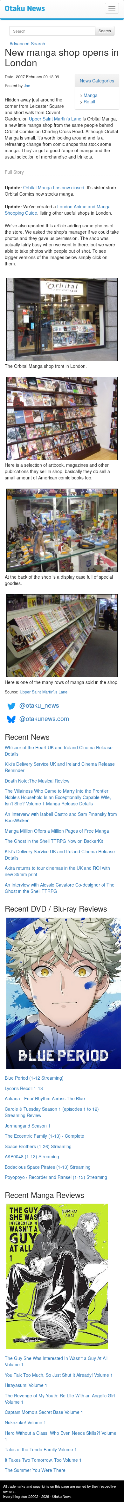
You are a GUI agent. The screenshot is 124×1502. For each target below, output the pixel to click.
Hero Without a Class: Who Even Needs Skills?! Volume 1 (60, 1436)
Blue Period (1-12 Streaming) (34, 1078)
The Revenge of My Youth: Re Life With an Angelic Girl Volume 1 (60, 1398)
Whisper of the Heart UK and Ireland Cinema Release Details (59, 750)
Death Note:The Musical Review (37, 780)
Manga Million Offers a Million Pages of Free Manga (57, 831)
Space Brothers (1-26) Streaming (38, 1146)
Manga (91, 95)
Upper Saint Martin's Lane (55, 118)
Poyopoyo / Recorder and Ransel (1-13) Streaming (56, 1177)
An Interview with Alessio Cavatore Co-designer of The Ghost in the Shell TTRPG (59, 887)
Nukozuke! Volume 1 (25, 1422)
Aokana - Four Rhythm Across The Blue (45, 1098)
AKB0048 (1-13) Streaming (32, 1156)
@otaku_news (39, 705)
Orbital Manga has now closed (53, 187)
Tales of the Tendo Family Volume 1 (41, 1449)
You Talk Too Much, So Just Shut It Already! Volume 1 (59, 1375)
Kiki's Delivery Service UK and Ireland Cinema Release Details (60, 854)
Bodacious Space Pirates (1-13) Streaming (48, 1167)
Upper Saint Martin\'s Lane (43, 692)
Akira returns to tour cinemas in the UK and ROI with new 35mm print (57, 871)
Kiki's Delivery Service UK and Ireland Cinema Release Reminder (60, 767)
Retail (89, 101)
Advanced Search (27, 43)
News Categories (97, 80)
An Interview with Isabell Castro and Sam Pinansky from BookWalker (61, 817)
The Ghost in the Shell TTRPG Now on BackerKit (54, 841)
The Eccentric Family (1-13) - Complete (44, 1136)
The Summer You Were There (35, 1470)
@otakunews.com (44, 718)
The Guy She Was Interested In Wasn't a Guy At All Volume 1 (56, 1361)
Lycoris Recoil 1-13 (24, 1088)
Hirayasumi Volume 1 (26, 1385)
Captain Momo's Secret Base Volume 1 (44, 1412)
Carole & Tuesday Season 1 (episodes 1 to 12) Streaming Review (52, 1112)
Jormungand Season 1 (28, 1125)
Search (105, 30)
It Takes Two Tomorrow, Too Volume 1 (43, 1460)
